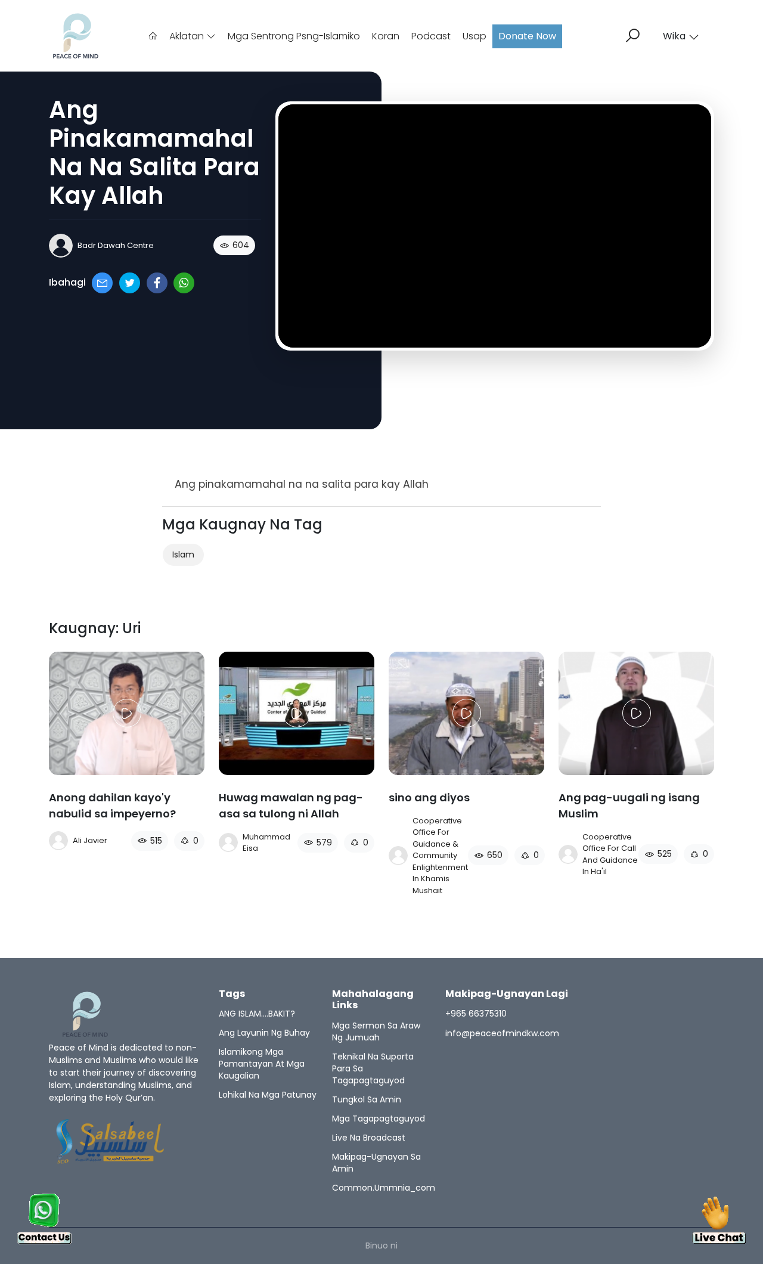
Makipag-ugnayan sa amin (376, 1163)
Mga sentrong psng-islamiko (294, 36)
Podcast (431, 36)
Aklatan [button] (187, 36)
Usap (474, 36)
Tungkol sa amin (366, 1099)
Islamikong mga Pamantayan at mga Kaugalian (262, 1064)
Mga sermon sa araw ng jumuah (376, 1031)
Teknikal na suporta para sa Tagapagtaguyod (373, 1068)
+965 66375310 (476, 1014)
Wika (674, 36)
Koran (385, 36)
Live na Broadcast (368, 1138)
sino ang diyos (429, 797)
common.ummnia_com (383, 1188)
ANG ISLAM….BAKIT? (257, 1014)
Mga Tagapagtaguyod (378, 1118)
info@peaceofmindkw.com (502, 1033)
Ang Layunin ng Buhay (264, 1033)
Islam (183, 554)
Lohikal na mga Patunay (268, 1095)
